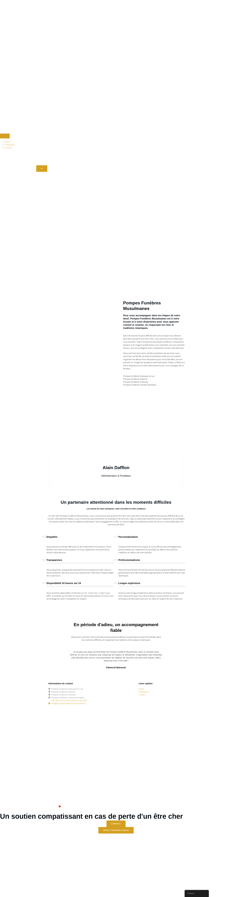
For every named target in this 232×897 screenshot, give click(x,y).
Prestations (10, 144)
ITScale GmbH (70, 806)
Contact (8, 147)
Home (7, 142)
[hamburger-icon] (5, 136)
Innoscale (90, 806)
